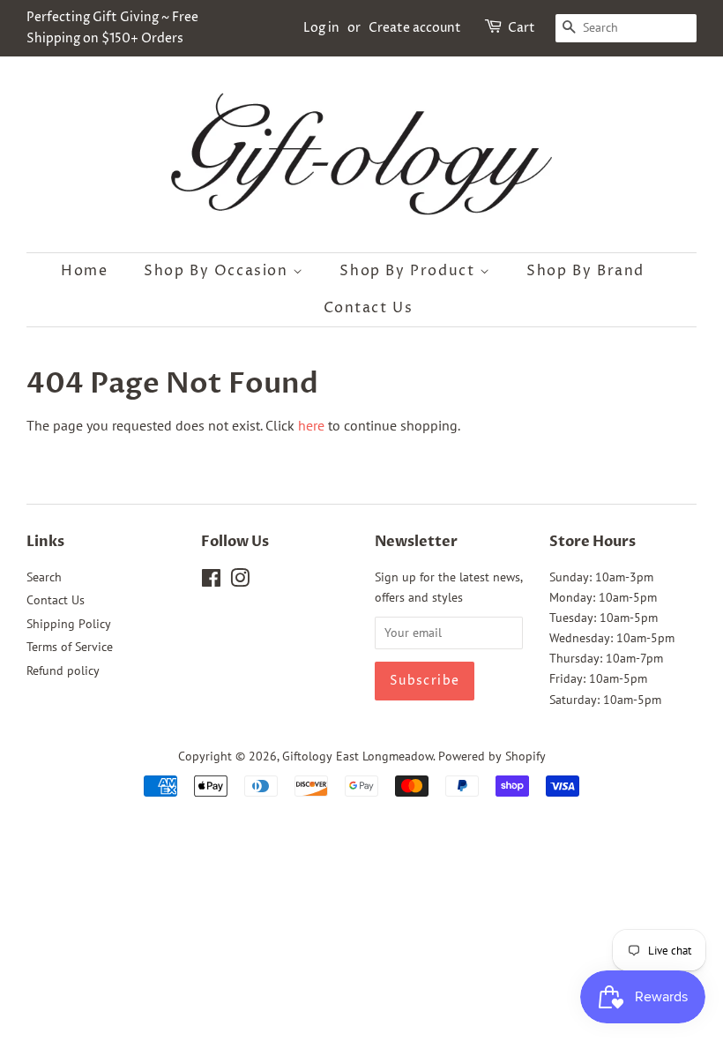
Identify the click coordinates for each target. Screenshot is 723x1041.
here (311, 425)
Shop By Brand (585, 271)
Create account (415, 27)
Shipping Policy (68, 624)
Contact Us (369, 308)
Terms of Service (69, 647)
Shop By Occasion (218, 271)
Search (44, 577)
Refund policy (63, 670)
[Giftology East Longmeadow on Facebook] (211, 581)
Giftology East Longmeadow (357, 756)
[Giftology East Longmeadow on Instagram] (240, 581)
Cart (521, 27)
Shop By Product (409, 271)
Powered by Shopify (492, 756)
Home (84, 271)
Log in (321, 27)
